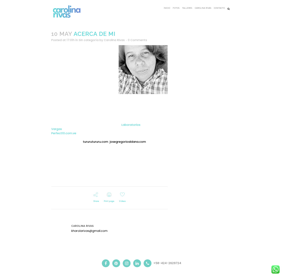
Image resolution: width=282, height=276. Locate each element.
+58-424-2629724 (167, 263)
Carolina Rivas (114, 40)
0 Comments (137, 40)
